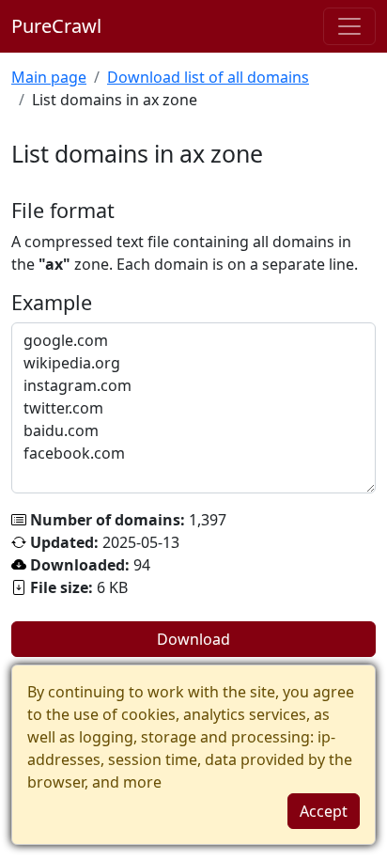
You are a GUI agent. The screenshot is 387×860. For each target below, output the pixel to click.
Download (193, 639)
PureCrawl (56, 26)
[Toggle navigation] (349, 26)
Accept (324, 811)
